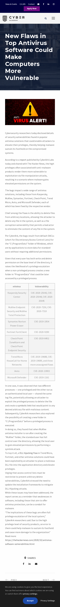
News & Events (11, 4)
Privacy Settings (48, 600)
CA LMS (22, 4)
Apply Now (31, 8)
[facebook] (43, 4)
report (23, 159)
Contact (31, 4)
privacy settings (30, 593)
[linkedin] (48, 4)
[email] (37, 4)
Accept (30, 600)
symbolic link (24, 405)
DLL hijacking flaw (29, 453)
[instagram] (53, 4)
